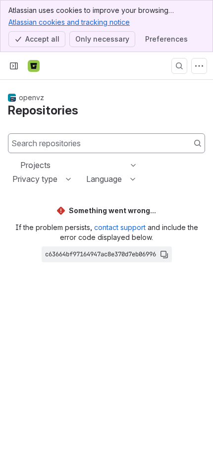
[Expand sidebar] (14, 66)
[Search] (179, 66)
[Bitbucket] (34, 66)
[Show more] (199, 66)
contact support (120, 227)
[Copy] (164, 254)
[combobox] (21, 165)
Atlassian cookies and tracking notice (69, 22)
